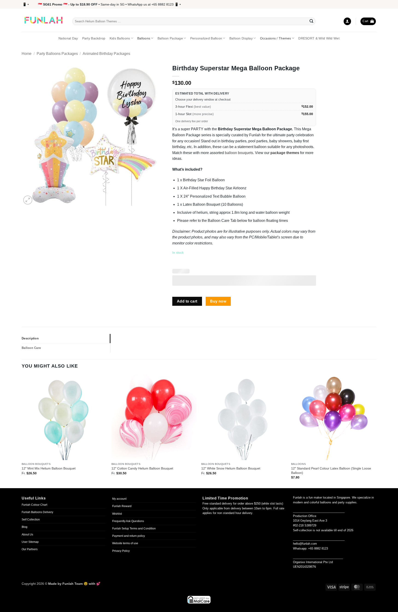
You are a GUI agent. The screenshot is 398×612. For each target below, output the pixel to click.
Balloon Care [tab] (31, 348)
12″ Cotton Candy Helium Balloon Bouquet (142, 468)
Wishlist (117, 513)
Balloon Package (170, 38)
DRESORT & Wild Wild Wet (318, 38)
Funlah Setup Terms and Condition (134, 528)
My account (119, 498)
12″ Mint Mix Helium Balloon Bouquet (49, 468)
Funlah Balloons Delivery (37, 512)
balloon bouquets (239, 153)
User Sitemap (30, 542)
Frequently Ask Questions (128, 521)
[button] (347, 21)
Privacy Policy (121, 551)
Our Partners (30, 549)
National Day (68, 38)
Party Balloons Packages (57, 54)
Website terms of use (125, 543)
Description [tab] (30, 338)
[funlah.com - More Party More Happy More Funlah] (43, 20)
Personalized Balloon (206, 38)
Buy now (218, 301)
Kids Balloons (120, 38)
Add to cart (187, 301)
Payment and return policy (128, 536)
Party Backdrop (93, 38)
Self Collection (31, 519)
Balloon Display (241, 38)
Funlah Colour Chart (34, 504)
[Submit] (311, 21)
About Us (27, 534)
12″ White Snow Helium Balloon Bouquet (230, 468)
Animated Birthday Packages (106, 54)
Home (27, 54)
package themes (284, 153)
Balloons (143, 38)
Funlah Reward (122, 506)
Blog (24, 527)
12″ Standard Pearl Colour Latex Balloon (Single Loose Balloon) (331, 470)
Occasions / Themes (275, 38)
